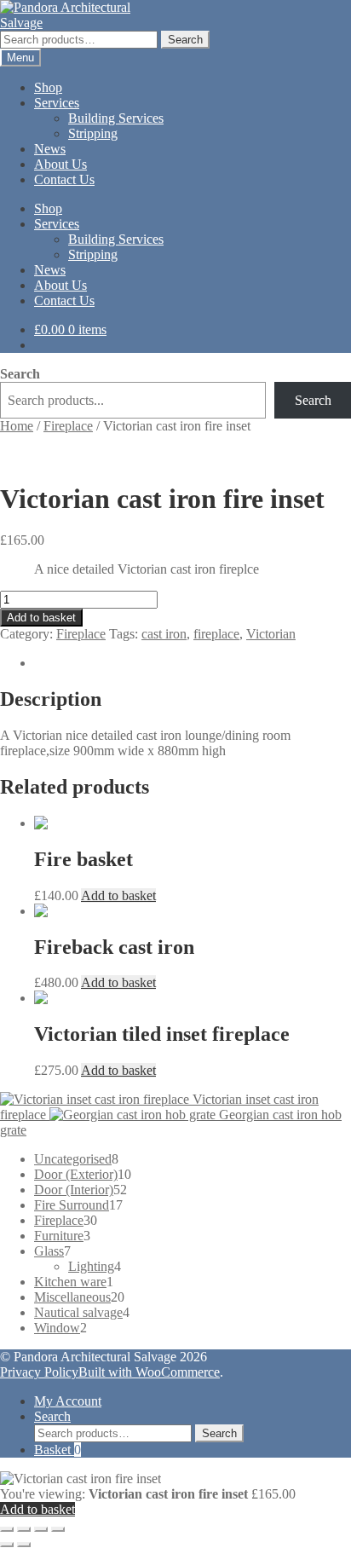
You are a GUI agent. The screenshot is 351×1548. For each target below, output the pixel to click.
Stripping (93, 133)
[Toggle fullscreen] (24, 1529)
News (50, 149)
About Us (60, 164)
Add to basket (41, 617)
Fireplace (68, 426)
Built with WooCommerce (149, 1372)
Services (56, 102)
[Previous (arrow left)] (7, 1544)
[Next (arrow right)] (24, 1544)
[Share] (41, 1529)
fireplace (216, 634)
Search (185, 39)
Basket (57, 1449)
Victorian (271, 634)
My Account (67, 1401)
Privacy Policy (39, 1372)
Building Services (116, 118)
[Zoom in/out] (7, 1529)
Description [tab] (65, 663)
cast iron (164, 634)
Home (16, 426)
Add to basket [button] (118, 895)
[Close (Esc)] (58, 1529)
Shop (48, 87)
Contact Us (64, 179)
